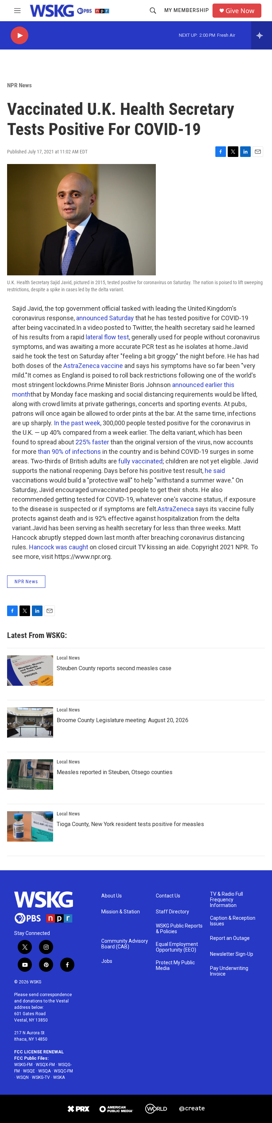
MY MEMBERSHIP (186, 10)
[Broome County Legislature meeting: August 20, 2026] (30, 722)
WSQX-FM (45, 1064)
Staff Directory (172, 911)
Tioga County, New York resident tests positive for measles (130, 824)
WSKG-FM (23, 1064)
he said (215, 470)
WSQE (29, 1071)
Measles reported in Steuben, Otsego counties (114, 772)
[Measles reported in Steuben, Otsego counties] (30, 774)
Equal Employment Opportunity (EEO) (177, 947)
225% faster (92, 442)
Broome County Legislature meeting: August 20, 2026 (122, 720)
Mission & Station (120, 911)
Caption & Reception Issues (232, 921)
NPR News (19, 85)
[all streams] (261, 35)
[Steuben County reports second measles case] (30, 670)
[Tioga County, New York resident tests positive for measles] (30, 826)
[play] (19, 35)
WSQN (22, 1077)
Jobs (106, 961)
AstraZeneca (176, 509)
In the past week (77, 423)
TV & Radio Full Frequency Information (226, 899)
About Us (111, 896)
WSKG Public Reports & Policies (179, 928)
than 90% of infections (69, 451)
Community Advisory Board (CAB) (124, 943)
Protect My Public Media (175, 965)
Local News (68, 658)
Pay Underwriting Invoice (229, 971)
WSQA (44, 1071)
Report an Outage (230, 938)
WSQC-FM (63, 1071)
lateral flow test (107, 337)
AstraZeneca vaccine (93, 365)
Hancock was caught (58, 547)
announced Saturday (105, 318)
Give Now (240, 10)
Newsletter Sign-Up (231, 954)
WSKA (59, 1077)
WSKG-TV (41, 1077)
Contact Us (168, 896)
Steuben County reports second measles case (114, 668)
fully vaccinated (140, 461)
